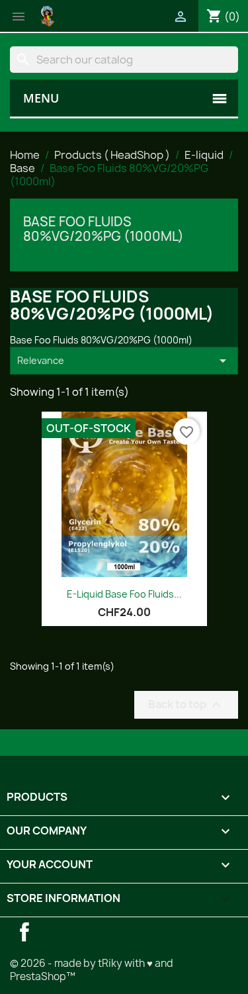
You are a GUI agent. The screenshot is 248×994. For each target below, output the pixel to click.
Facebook (24, 932)
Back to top (186, 704)
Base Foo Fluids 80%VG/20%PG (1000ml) (103, 229)
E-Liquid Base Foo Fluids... (124, 594)
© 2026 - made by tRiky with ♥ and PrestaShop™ (91, 969)
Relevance (124, 361)
